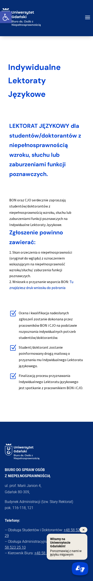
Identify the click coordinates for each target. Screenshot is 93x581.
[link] (6, 17)
